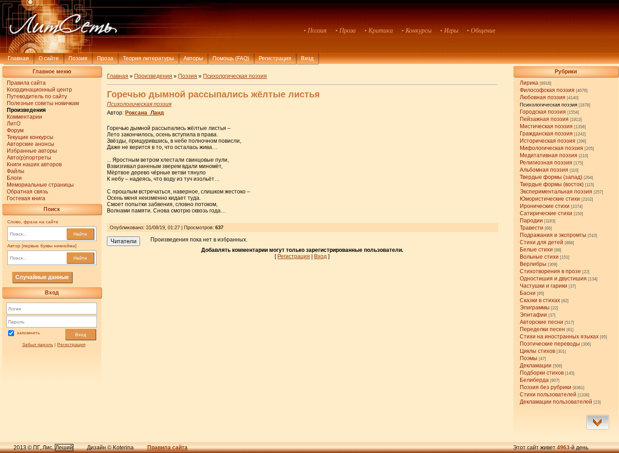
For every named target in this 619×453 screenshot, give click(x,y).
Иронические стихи (545, 206)
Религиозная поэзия (546, 162)
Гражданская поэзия (546, 133)
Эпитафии (533, 315)
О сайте (49, 58)
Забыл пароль (37, 344)
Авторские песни (541, 322)
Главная (18, 58)
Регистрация (275, 58)
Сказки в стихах (540, 300)
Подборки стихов (542, 373)
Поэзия (77, 58)
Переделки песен (542, 329)
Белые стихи (536, 249)
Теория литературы (148, 58)
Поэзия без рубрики (545, 387)
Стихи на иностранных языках (559, 336)
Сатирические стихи (546, 213)
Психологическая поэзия (548, 104)
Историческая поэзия (547, 141)
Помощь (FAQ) (231, 58)
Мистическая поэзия (546, 126)
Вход (80, 334)
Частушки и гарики (543, 286)
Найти (80, 233)
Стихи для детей (541, 242)
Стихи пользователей (548, 394)
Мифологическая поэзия (551, 148)
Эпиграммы (535, 307)
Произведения (153, 76)
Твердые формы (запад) (551, 177)
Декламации (535, 365)
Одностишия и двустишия (553, 278)
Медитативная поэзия (548, 155)
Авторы (193, 58)
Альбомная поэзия (544, 170)
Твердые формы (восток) (552, 184)
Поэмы (528, 358)
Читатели (123, 241)
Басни (528, 293)
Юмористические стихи (550, 199)
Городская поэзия (543, 112)
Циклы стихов (537, 351)
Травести (531, 228)
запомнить (28, 333)
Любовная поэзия (543, 97)
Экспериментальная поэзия (556, 191)
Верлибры (533, 264)
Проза (105, 58)
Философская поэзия (547, 90)
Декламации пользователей (556, 402)
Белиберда (534, 380)
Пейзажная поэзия (544, 119)
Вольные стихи (539, 257)
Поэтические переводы (550, 344)
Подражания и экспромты (553, 235)
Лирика (529, 83)
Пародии (531, 220)
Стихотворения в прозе (550, 271)
